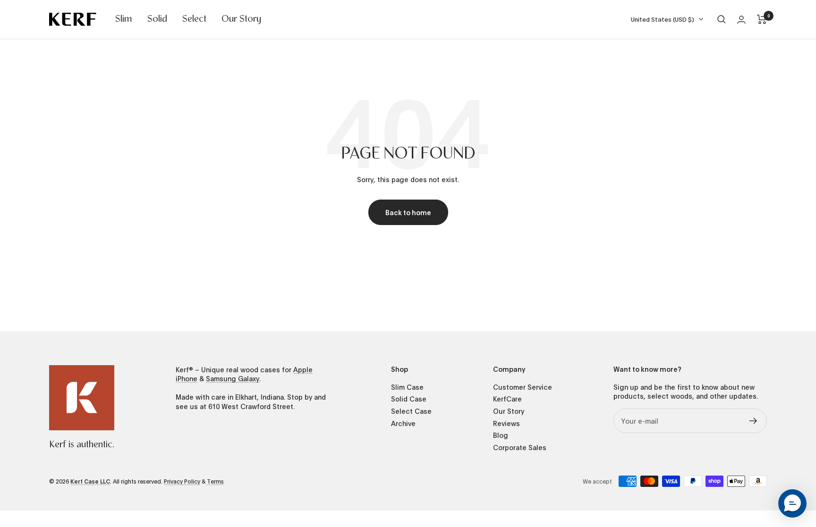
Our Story (241, 19)
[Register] (753, 421)
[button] (792, 503)
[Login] (741, 20)
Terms (215, 481)
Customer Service (522, 387)
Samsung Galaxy (232, 378)
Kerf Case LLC (90, 481)
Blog (500, 435)
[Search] (721, 19)
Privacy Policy (182, 481)
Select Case (411, 411)
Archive (403, 423)
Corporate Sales (519, 447)
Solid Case (408, 398)
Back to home (408, 212)
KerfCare (507, 398)
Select (194, 19)
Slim (123, 19)
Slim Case (407, 387)
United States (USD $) (662, 19)
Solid (157, 19)
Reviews (506, 423)
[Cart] (762, 19)
